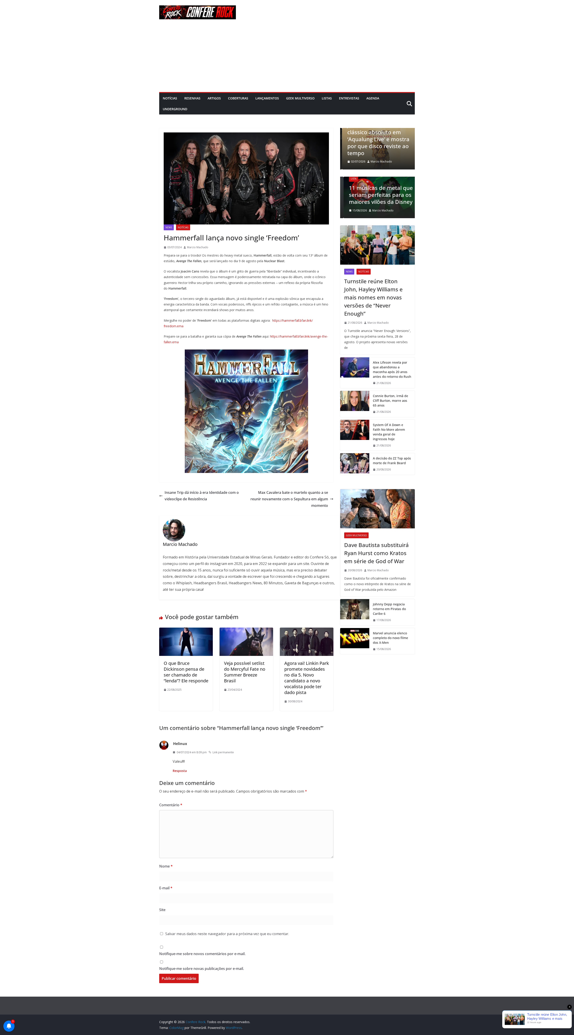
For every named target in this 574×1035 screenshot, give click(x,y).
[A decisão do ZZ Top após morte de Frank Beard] (354, 464)
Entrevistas (349, 98)
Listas (327, 98)
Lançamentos (267, 98)
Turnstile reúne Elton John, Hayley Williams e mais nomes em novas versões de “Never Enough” (373, 297)
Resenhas (192, 98)
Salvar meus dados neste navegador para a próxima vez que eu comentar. (227, 933)
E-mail (165, 888)
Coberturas (238, 98)
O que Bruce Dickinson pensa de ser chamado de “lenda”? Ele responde (186, 672)
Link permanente (223, 752)
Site (162, 909)
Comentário (170, 804)
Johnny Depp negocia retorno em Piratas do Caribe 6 (389, 609)
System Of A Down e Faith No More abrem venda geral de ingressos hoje (389, 432)
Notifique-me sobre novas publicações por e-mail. (201, 968)
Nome (166, 866)
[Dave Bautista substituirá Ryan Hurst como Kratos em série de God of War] (377, 508)
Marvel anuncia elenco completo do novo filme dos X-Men (390, 638)
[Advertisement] (287, 58)
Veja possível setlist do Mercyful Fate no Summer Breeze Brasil (244, 672)
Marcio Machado (197, 247)
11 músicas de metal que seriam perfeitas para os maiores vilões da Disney (377, 194)
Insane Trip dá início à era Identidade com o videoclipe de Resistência (202, 495)
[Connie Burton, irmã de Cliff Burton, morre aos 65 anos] (354, 404)
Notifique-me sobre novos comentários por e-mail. (202, 953)
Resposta (180, 771)
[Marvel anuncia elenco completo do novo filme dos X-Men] (354, 641)
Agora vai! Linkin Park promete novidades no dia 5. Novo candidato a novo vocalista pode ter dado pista (306, 677)
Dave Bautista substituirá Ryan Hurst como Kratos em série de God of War (376, 553)
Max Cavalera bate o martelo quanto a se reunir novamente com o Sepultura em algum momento (289, 499)
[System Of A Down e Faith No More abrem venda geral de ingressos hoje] (354, 435)
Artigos (214, 98)
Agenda (372, 98)
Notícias (170, 98)
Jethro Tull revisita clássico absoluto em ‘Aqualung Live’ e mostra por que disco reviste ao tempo (377, 139)
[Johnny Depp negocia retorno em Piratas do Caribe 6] (354, 612)
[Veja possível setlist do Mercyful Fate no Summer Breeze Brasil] (246, 630)
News (168, 227)
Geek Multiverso (300, 98)
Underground (175, 109)
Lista (350, 178)
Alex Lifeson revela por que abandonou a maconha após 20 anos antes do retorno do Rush (392, 369)
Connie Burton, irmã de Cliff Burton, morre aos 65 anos (390, 400)
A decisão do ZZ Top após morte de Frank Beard (392, 460)
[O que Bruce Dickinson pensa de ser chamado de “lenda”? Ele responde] (186, 630)
